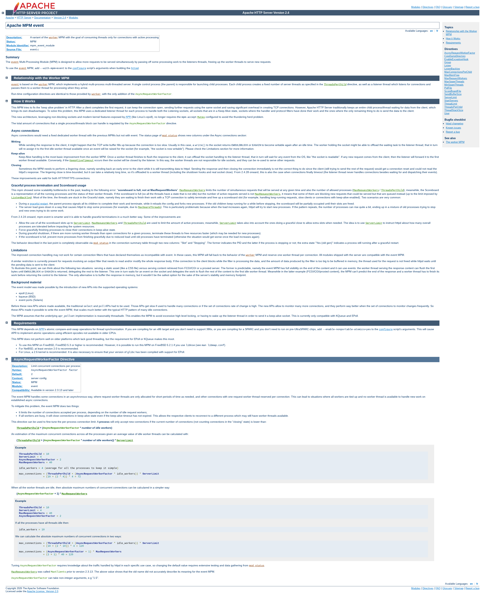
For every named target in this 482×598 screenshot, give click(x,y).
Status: (11, 41)
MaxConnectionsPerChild (458, 72)
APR (128, 116)
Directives (428, 7)
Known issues (453, 127)
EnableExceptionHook (456, 59)
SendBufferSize (452, 94)
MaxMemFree (451, 75)
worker (53, 37)
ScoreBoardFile (452, 91)
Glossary (447, 7)
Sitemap (458, 7)
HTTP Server (24, 17)
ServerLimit (82, 223)
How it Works (453, 38)
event (15, 62)
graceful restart (39, 203)
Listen (447, 65)
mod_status (169, 135)
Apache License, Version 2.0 (42, 591)
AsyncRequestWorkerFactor (459, 52)
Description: (14, 37)
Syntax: (17, 369)
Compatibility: (21, 390)
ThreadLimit (450, 103)
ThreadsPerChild (335, 84)
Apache (10, 17)
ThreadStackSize (453, 110)
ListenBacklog (21, 197)
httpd (135, 68)
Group (447, 62)
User (446, 113)
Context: (17, 378)
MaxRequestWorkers (192, 190)
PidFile (448, 88)
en (431, 30)
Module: (17, 386)
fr (437, 30)
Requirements (453, 42)
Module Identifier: (17, 45)
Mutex (201, 117)
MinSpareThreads (454, 84)
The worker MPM (455, 142)
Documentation (42, 17)
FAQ (437, 7)
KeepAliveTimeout (81, 160)
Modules (415, 7)
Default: (17, 374)
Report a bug (472, 7)
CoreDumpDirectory (455, 56)
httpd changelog (454, 123)
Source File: (14, 49)
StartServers (451, 100)
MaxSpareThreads (149, 207)
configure (79, 68)
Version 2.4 (60, 17)
